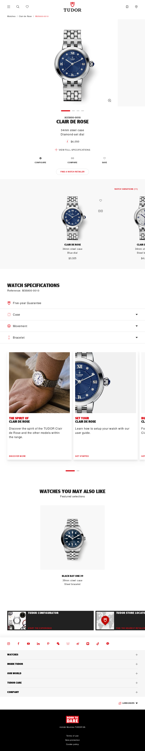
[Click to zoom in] (72, 63)
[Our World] (72, 673)
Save (104, 162)
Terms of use (72, 735)
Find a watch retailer (72, 171)
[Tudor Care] (72, 682)
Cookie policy (72, 744)
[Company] (72, 692)
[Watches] (72, 654)
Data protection (72, 740)
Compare (72, 162)
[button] (18, 7)
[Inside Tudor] (72, 664)
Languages (128, 703)
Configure (40, 162)
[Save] (101, 200)
